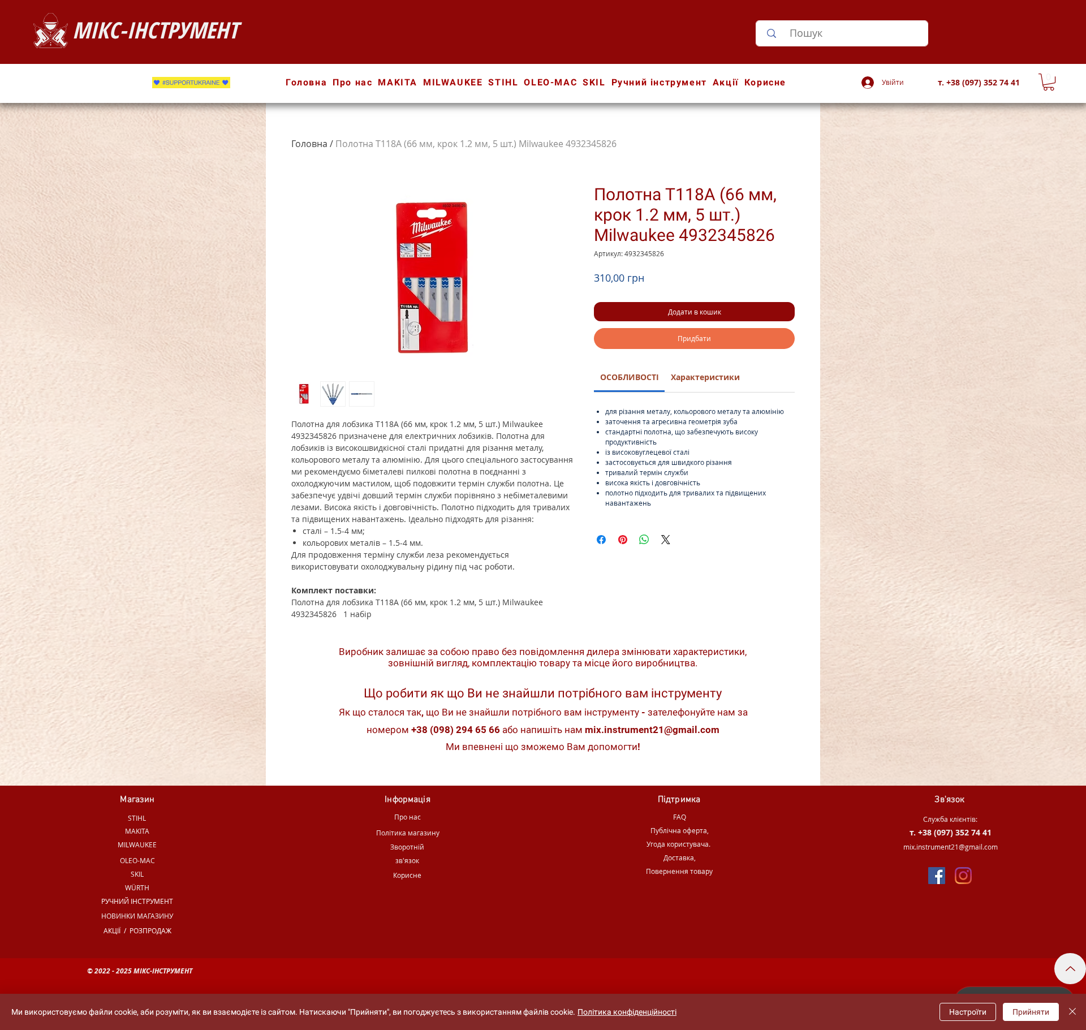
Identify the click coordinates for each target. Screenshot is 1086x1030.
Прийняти (1030, 1011)
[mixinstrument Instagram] (963, 875)
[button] (1048, 82)
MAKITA (137, 830)
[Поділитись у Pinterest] (623, 539)
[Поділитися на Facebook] (601, 539)
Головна (309, 143)
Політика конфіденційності (627, 1011)
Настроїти (967, 1011)
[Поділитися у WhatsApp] (644, 539)
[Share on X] (666, 539)
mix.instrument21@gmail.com (652, 729)
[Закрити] (1072, 1012)
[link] (629, 377)
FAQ (679, 816)
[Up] (1070, 968)
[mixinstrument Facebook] (936, 875)
